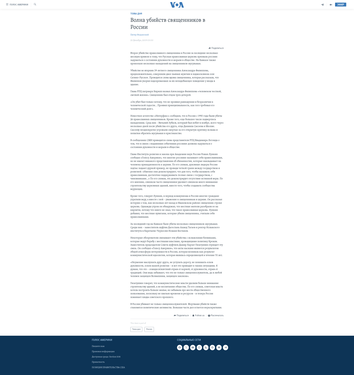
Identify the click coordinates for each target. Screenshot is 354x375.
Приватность (98, 362)
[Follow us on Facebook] (179, 347)
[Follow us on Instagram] (199, 347)
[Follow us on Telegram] (225, 347)
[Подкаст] (212, 347)
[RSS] (206, 347)
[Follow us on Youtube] (192, 347)
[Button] (216, 48)
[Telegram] (322, 5)
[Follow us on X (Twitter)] (186, 347)
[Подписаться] (219, 347)
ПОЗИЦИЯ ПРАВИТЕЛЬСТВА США (108, 367)
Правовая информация (103, 352)
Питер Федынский (139, 35)
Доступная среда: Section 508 (106, 357)
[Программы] (331, 5)
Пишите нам (98, 346)
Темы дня (136, 14)
